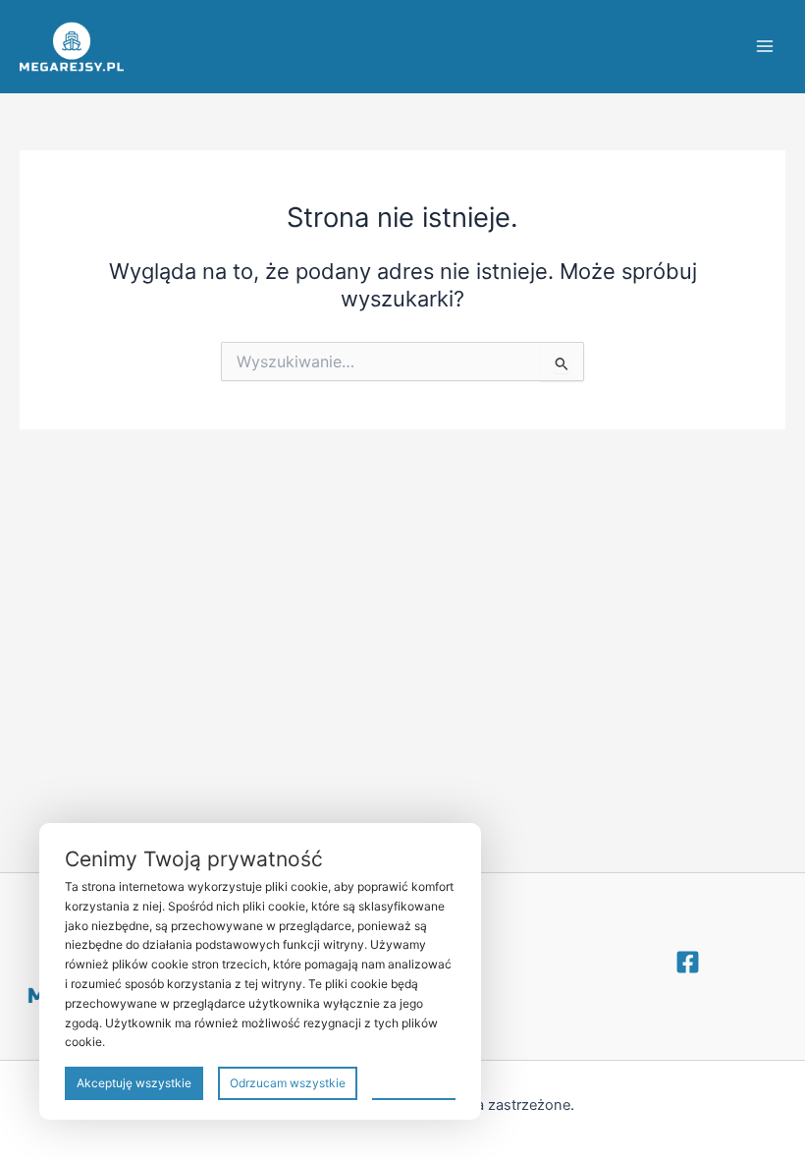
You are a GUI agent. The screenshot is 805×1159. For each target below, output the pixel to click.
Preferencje (414, 1082)
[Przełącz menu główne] (764, 46)
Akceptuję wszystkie (134, 1083)
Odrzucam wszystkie (288, 1083)
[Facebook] (687, 962)
